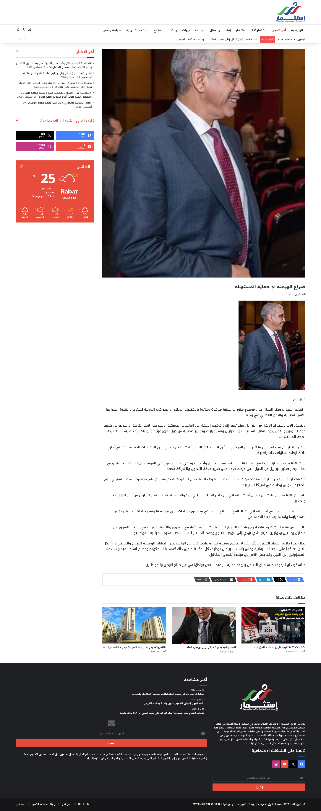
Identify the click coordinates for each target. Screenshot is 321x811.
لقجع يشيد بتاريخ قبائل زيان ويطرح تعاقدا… (209, 647)
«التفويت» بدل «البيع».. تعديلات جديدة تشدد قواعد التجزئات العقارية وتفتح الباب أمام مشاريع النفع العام (56, 95)
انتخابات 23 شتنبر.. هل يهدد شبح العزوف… (279, 647)
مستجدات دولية (137, 30)
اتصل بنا (54, 804)
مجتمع (158, 30)
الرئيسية (297, 30)
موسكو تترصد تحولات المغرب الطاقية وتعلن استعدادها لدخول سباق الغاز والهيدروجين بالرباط (55, 85)
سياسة (200, 30)
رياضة (172, 30)
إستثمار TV (259, 30)
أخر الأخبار (279, 30)
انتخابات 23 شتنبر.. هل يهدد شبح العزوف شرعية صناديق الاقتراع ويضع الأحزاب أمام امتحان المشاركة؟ (54, 65)
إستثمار (241, 30)
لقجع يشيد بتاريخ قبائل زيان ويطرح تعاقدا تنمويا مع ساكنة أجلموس (57, 75)
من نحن (66, 804)
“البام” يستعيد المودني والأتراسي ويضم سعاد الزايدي (60, 102)
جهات (186, 30)
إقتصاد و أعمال (220, 30)
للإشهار (21, 804)
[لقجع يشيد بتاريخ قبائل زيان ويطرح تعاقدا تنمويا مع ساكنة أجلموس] (204, 625)
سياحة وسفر (112, 30)
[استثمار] (290, 12)
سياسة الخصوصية (38, 804)
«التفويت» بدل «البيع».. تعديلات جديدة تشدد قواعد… (134, 647)
